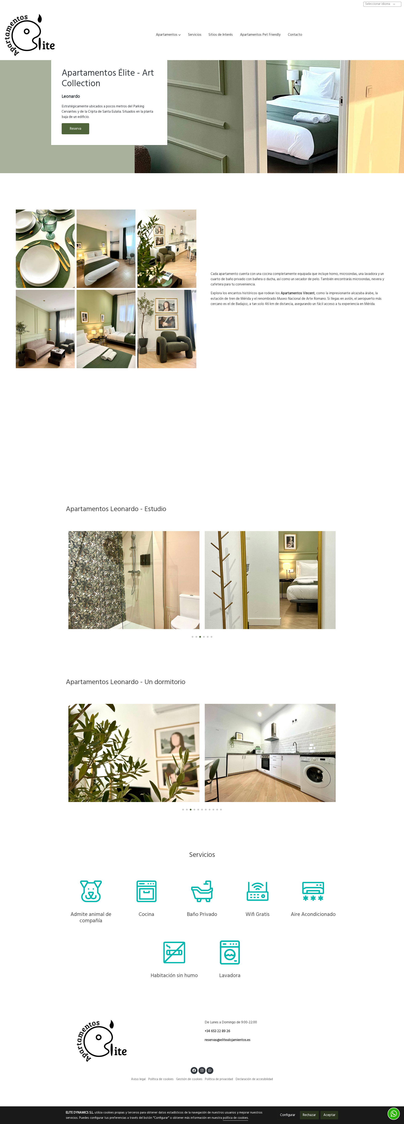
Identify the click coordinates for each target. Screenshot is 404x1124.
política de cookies (235, 1118)
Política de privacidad (219, 1079)
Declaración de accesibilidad (254, 1079)
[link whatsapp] (210, 1070)
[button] (168, 35)
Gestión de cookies (189, 1079)
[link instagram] (202, 1070)
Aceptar (329, 1115)
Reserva (75, 129)
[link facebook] (194, 1070)
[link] (29, 35)
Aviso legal (138, 1079)
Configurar (287, 1115)
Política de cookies (161, 1079)
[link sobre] (132, 1041)
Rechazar (309, 1115)
